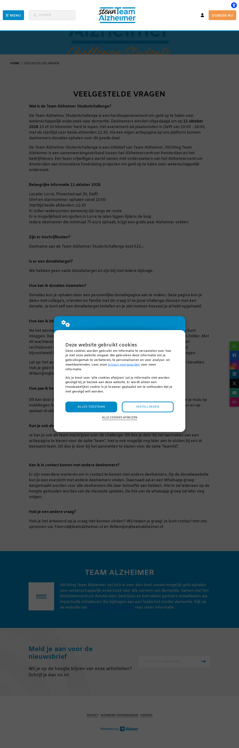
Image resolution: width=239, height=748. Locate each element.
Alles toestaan (91, 407)
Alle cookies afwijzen (119, 418)
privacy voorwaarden (124, 365)
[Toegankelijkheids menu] (234, 5)
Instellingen (147, 407)
